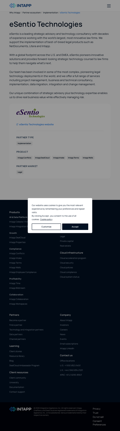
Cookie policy (46, 219)
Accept (75, 226)
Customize (46, 226)
